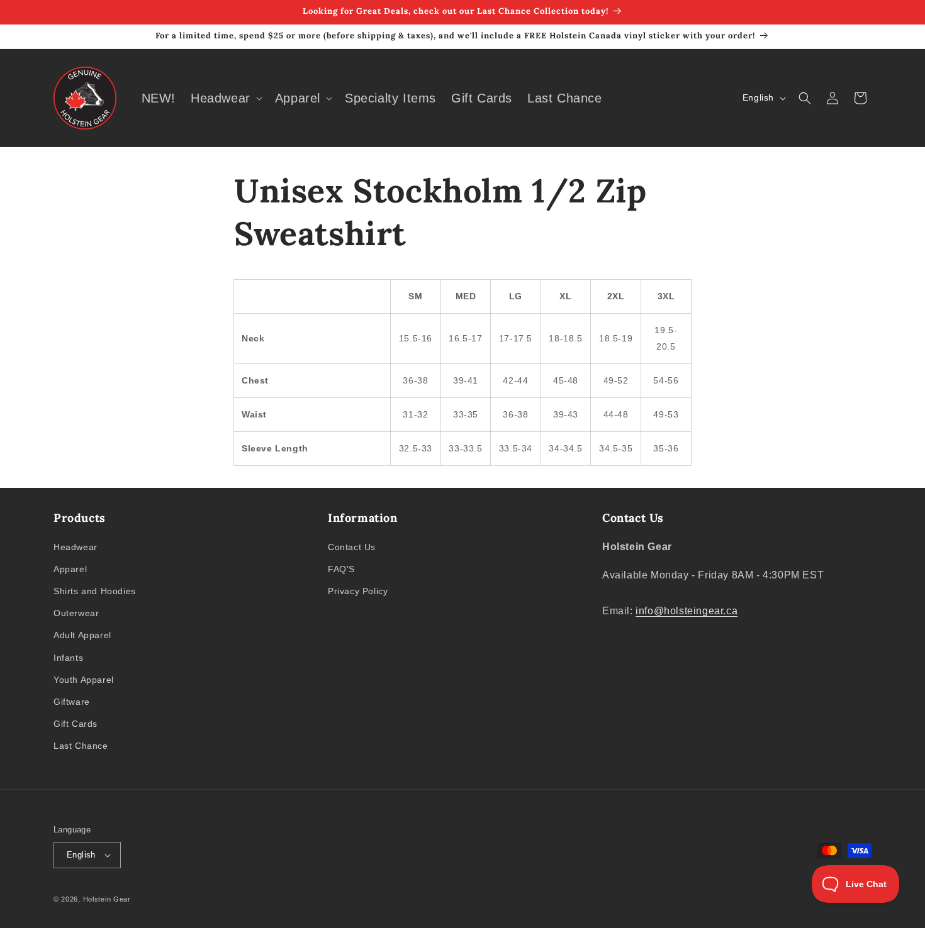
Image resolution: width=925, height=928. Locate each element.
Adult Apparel (82, 635)
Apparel (70, 569)
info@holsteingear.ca (686, 610)
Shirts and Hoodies (94, 591)
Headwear (75, 547)
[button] (225, 98)
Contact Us (352, 547)
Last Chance (80, 746)
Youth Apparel (83, 680)
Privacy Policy (358, 591)
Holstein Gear (107, 899)
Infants (68, 658)
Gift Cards (75, 724)
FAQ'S (341, 569)
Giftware (71, 702)
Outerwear (76, 613)
